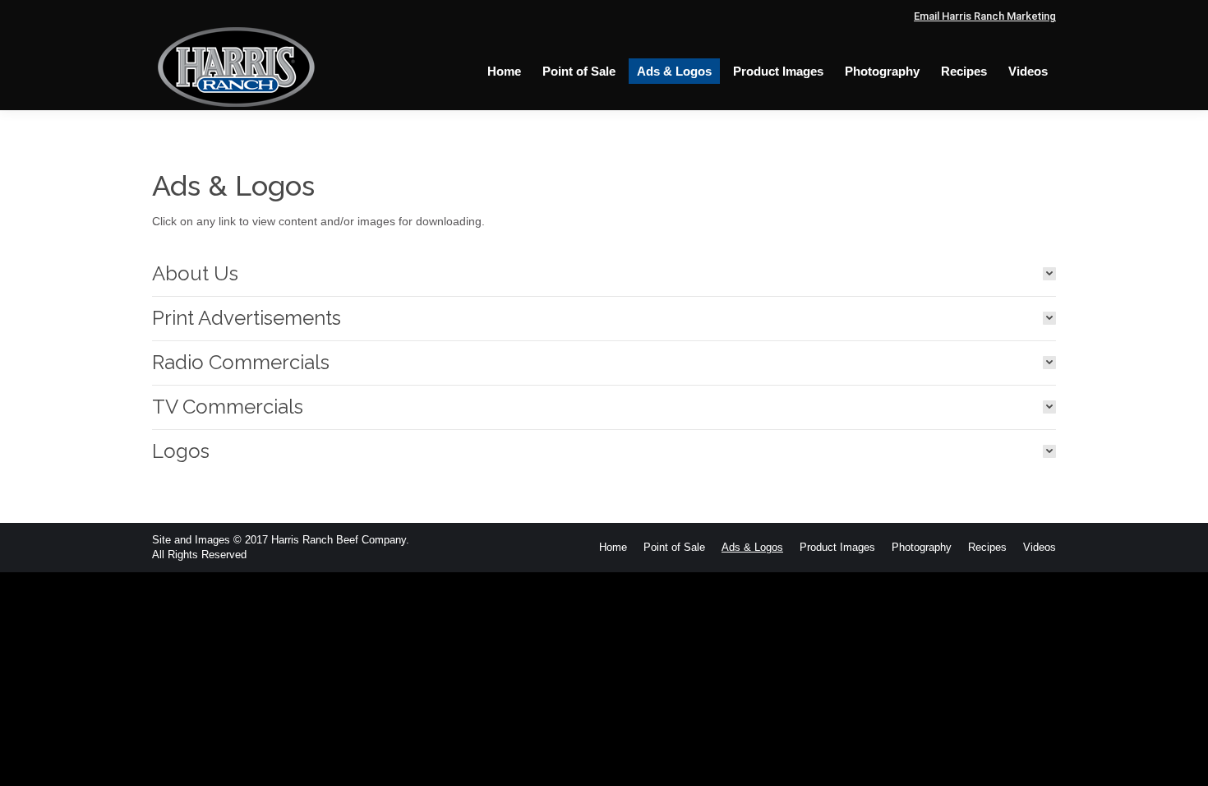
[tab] (604, 274)
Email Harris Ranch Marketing (985, 16)
